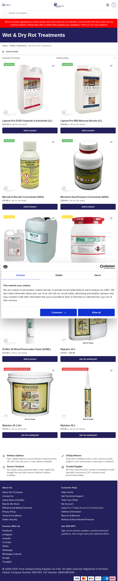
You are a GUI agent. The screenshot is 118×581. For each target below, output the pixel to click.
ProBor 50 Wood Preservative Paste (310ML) (26, 349)
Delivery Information (71, 511)
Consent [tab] (20, 275)
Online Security (9, 519)
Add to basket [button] (30, 130)
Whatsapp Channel (11, 554)
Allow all (96, 312)
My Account (67, 504)
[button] (113, 5)
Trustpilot (7, 562)
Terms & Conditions (12, 515)
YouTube (6, 542)
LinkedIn (6, 538)
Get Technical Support (72, 496)
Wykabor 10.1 (67, 349)
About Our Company (12, 492)
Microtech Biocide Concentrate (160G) (23, 197)
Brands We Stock (10, 504)
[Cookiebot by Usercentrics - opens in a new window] (102, 267)
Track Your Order (69, 500)
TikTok (5, 546)
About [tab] (97, 275)
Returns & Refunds (70, 515)
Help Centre (67, 492)
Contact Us (8, 496)
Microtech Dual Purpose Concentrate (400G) (84, 197)
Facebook (7, 530)
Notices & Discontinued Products (77, 519)
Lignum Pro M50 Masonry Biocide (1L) (81, 121)
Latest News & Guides (13, 500)
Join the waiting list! (88, 359)
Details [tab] (59, 275)
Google (5, 558)
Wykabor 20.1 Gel (11, 425)
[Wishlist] (53, 66)
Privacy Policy (9, 511)
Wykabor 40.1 (67, 425)
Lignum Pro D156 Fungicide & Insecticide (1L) (27, 121)
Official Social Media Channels (17, 508)
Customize (57, 312)
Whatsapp (7, 550)
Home (5, 45)
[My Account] (107, 5)
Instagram (7, 534)
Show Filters (12, 52)
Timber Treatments (17, 45)
